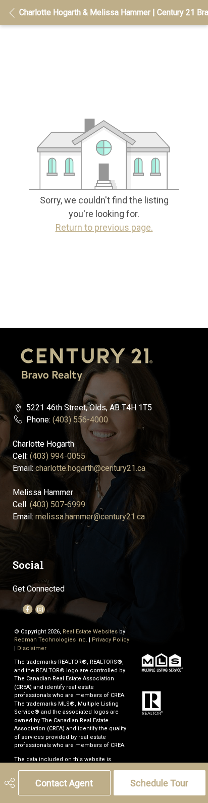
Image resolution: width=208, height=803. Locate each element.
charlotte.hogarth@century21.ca (90, 468)
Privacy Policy (110, 639)
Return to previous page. (104, 227)
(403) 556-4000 (80, 419)
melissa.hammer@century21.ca (90, 516)
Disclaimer (31, 648)
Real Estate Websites (91, 631)
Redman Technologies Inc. (51, 639)
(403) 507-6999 (57, 504)
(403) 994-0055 (57, 456)
